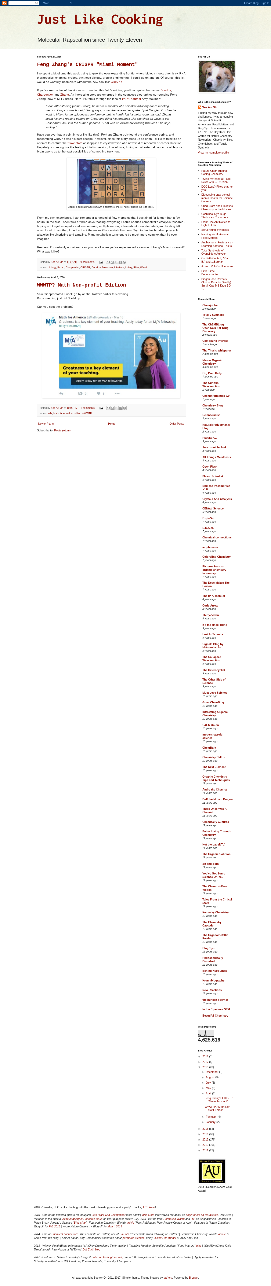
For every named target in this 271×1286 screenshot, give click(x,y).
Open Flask (209, 466)
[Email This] (108, 262)
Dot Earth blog (91, 1249)
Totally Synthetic (213, 314)
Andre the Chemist (214, 789)
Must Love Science (214, 692)
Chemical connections (217, 537)
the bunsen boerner (215, 999)
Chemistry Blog (212, 405)
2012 (205, 1144)
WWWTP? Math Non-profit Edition (81, 285)
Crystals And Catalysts (217, 499)
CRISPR (116, 82)
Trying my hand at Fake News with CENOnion (216, 180)
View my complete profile (213, 152)
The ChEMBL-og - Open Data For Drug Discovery (215, 328)
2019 (205, 1056)
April (209, 1093)
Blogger (193, 1277)
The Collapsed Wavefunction (211, 658)
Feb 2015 (54, 1226)
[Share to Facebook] (120, 262)
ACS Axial (149, 1207)
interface (119, 267)
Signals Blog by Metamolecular (212, 645)
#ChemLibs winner (165, 1237)
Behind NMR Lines (214, 970)
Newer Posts (46, 423)
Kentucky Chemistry (215, 912)
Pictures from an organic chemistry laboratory (214, 570)
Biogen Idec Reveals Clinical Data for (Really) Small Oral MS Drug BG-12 (216, 284)
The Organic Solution (216, 854)
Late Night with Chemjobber (109, 1214)
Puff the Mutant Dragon (217, 799)
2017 (205, 1062)
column (96, 1257)
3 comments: (88, 407)
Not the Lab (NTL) (213, 844)
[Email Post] (101, 262)
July (209, 1082)
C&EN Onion (210, 725)
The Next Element (213, 767)
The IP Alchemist (213, 595)
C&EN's (124, 1234)
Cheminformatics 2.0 (216, 395)
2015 (205, 1128)
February (211, 1116)
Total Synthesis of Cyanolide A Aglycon (213, 252)
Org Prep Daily (212, 373)
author (131, 98)
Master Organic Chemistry (212, 362)
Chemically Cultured (215, 821)
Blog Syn (208, 948)
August (210, 1077)
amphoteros (210, 547)
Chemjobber (210, 305)
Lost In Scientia (212, 634)
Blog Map (80, 1222)
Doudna (165, 90)
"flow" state (75, 143)
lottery (128, 267)
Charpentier (45, 94)
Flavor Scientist (212, 476)
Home (111, 423)
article (131, 1222)
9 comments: (88, 262)
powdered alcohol (133, 1237)
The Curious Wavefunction (211, 384)
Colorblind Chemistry (216, 556)
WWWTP (87, 413)
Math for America (63, 413)
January (211, 1122)
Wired (143, 267)
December (212, 1071)
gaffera (168, 1277)
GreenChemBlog (213, 702)
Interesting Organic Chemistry (215, 713)
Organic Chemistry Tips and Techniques (216, 778)
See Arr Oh (209, 107)
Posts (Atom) (62, 430)
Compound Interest (215, 340)
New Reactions (212, 990)
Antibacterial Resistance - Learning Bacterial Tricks (217, 244)
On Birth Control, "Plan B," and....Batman (215, 260)
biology (52, 267)
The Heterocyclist (213, 670)
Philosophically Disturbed (212, 959)
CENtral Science (213, 508)
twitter (77, 413)
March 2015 (115, 1226)
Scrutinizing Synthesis (215, 229)
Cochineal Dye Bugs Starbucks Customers (214, 215)
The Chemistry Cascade (211, 924)
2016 (205, 1067)
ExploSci (208, 518)
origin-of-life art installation (202, 1214)
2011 (205, 1150)
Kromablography (213, 980)
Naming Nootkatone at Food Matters (215, 236)
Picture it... (209, 437)
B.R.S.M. (208, 528)
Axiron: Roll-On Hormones (217, 266)
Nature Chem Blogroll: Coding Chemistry (214, 172)
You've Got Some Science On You (213, 875)
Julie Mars (148, 1214)
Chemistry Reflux (213, 757)
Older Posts (177, 423)
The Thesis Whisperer (216, 350)
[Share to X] (116, 262)
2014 (205, 1134)
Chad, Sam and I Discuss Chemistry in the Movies (217, 207)
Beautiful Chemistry (215, 1015)
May (209, 1088)
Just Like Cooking (100, 18)
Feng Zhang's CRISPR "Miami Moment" (87, 64)
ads (50, 413)
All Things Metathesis (216, 457)
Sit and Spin (210, 863)
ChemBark (209, 747)
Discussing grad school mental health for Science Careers (217, 198)
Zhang (64, 94)
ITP (193, 1218)
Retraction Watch (174, 1218)
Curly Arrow (210, 605)
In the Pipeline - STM (216, 1009)
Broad (60, 267)
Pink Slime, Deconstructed (210, 272)
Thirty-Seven (210, 615)
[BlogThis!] (112, 262)
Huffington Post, (113, 1257)
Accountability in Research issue (82, 1218)
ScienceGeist (211, 415)
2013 (205, 1139)
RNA (136, 267)
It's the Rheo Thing (214, 624)
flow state (107, 267)
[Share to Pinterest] (124, 262)
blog (198, 1245)
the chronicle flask (214, 447)
